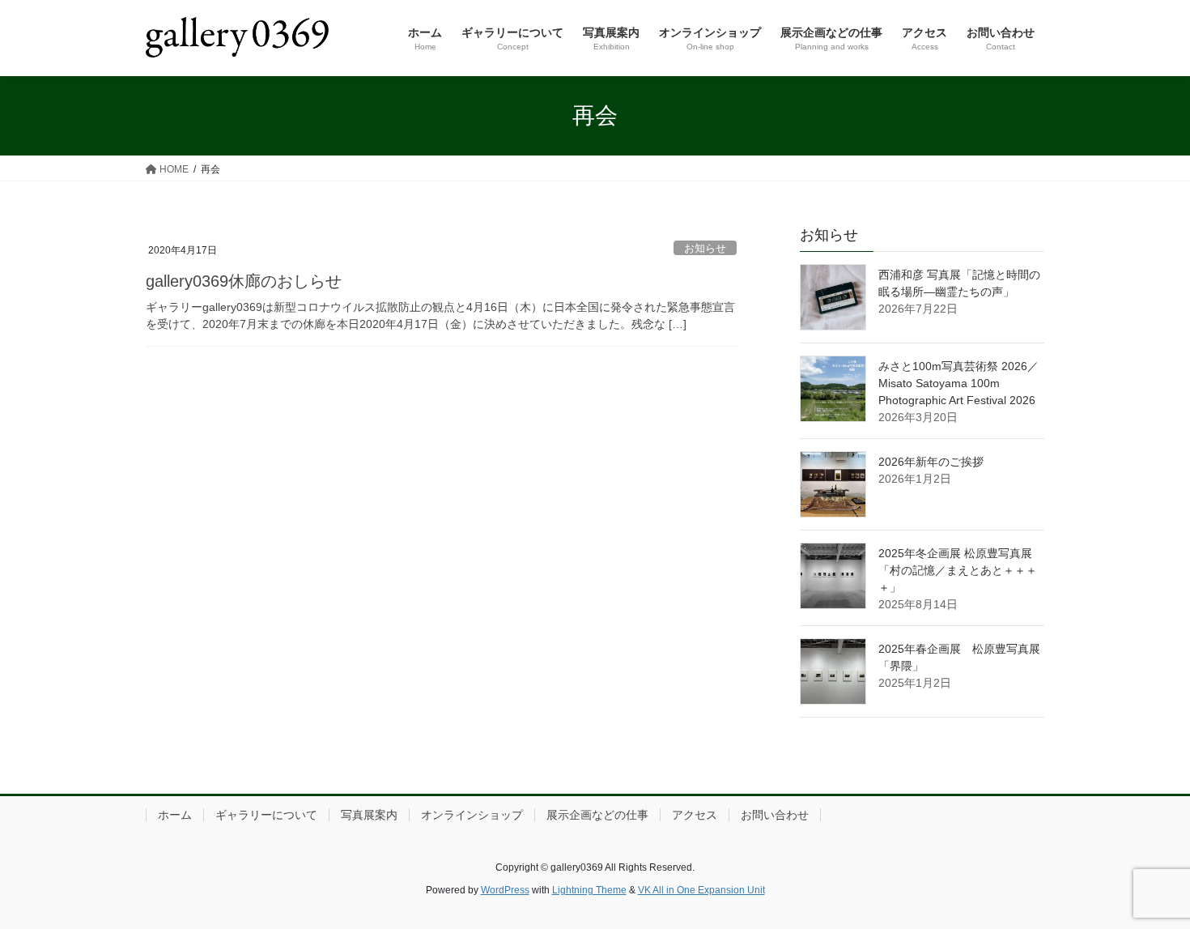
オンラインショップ (472, 814)
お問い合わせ (775, 814)
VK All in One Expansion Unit (701, 890)
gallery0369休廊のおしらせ (244, 281)
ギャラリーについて (266, 814)
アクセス (694, 814)
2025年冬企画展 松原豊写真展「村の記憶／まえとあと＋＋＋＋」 (957, 570)
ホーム (175, 814)
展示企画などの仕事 (597, 814)
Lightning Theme (589, 890)
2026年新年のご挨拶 (931, 461)
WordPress (505, 890)
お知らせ (705, 248)
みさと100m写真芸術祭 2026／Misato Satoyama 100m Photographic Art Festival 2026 (958, 383)
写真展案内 (369, 814)
